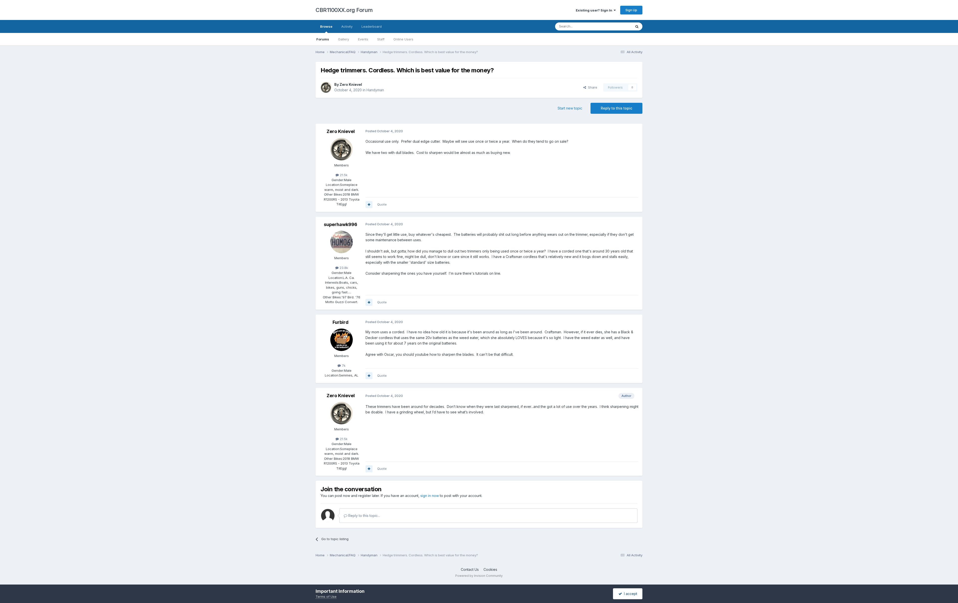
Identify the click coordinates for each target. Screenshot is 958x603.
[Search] (636, 26)
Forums (322, 39)
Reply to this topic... (363, 515)
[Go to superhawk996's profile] (341, 242)
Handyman (375, 90)
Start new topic (570, 108)
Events (363, 39)
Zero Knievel (351, 84)
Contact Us (470, 569)
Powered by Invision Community (479, 576)
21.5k (343, 175)
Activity (347, 26)
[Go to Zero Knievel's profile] (326, 87)
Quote (382, 204)
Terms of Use (326, 597)
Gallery (343, 39)
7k (343, 365)
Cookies (490, 569)
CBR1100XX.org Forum (344, 10)
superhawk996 (340, 224)
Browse (326, 26)
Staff (380, 39)
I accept (629, 594)
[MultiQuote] (368, 204)
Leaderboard (371, 26)
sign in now (429, 495)
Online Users (403, 39)
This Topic (617, 26)
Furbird (341, 322)
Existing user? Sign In (595, 10)
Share (591, 87)
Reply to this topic (616, 108)
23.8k (343, 268)
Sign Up (631, 10)
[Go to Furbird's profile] (341, 340)
